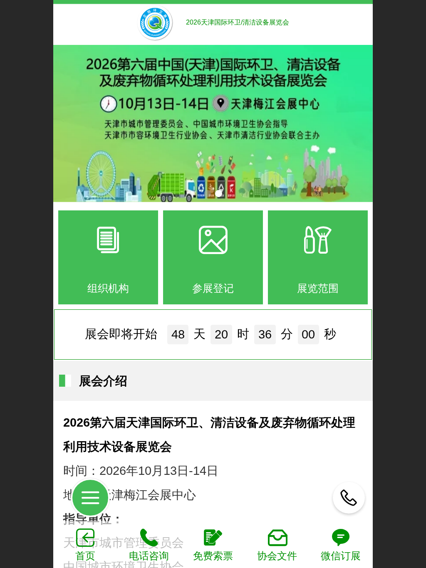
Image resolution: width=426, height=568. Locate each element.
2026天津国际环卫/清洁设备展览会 (237, 22)
